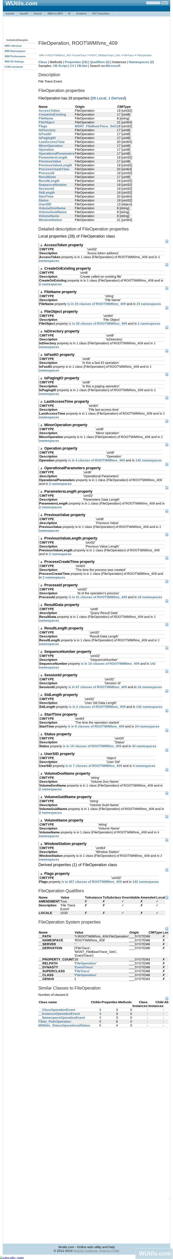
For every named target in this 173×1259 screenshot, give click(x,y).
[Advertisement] (86, 25)
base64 (24, 13)
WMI (41, 55)
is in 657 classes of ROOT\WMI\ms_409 (91, 881)
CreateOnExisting (52, 114)
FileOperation (144, 55)
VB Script (60, 66)
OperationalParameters (57, 153)
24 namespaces (147, 726)
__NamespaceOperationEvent (61, 1017)
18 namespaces (150, 597)
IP (69, 13)
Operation (46, 149)
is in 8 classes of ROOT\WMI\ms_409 (96, 726)
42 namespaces (144, 746)
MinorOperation (51, 145)
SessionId (46, 188)
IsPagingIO (47, 138)
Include (10, 13)
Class (42, 62)
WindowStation (50, 220)
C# (72, 66)
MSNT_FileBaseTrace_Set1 (105, 55)
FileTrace (129, 55)
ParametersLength (53, 157)
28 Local (99, 98)
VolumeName (49, 216)
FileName (46, 118)
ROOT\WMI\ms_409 (58, 55)
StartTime (46, 196)
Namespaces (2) (141, 62)
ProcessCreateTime (54, 169)
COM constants (14, 66)
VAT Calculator (101, 13)
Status (44, 200)
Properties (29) (76, 62)
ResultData (47, 177)
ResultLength (49, 181)
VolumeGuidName (53, 212)
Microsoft (113, 66)
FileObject (46, 122)
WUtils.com (155, 1253)
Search (38, 13)
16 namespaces (150, 687)
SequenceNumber (53, 184)
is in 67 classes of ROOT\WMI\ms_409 (97, 687)
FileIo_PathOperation (54, 1021)
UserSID (45, 204)
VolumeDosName (52, 208)
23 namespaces (149, 304)
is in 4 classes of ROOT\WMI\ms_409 (96, 460)
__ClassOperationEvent (56, 1010)
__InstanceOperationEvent (59, 1013)
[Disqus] (103, 1070)
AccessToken (49, 110)
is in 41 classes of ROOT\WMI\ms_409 (98, 597)
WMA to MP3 (55, 13)
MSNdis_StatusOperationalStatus (64, 1025)
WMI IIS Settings (14, 61)
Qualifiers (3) (100, 62)
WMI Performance (15, 56)
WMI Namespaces (15, 51)
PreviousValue (50, 161)
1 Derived (116, 98)
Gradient (81, 13)
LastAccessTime (52, 142)
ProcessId (46, 173)
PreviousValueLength (55, 165)
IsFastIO (45, 134)
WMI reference (13, 45)
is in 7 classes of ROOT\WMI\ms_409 (94, 766)
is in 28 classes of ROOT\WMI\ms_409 (98, 323)
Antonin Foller (109, 1251)
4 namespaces (144, 766)
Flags (43, 126)
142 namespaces (148, 460)
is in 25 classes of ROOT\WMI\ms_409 (96, 304)
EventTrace (80, 55)
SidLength (47, 192)
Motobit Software (85, 1251)
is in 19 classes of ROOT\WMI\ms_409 (92, 746)
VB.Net (82, 66)
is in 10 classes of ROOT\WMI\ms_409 (110, 663)
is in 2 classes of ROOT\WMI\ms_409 (97, 706)
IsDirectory (47, 130)
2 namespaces (50, 284)
